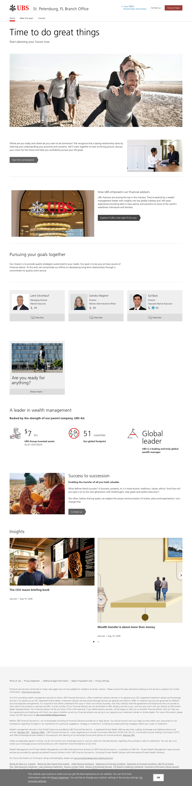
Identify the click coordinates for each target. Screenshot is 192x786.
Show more (37, 392)
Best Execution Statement (26, 766)
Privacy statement (32, 681)
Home (12, 18)
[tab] (93, 641)
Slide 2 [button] (98, 641)
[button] (35, 308)
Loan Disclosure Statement (51, 766)
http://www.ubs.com (31, 692)
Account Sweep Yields (74, 766)
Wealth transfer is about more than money (126, 627)
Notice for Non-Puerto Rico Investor (54, 764)
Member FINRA (38, 732)
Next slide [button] (178, 575)
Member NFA (129, 735)
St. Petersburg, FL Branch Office (61, 8)
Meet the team (26, 18)
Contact (41, 18)
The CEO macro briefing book (30, 590)
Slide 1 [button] (93, 641)
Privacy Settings (102, 681)
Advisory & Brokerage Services (98, 766)
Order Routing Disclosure (82, 764)
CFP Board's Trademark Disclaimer (128, 766)
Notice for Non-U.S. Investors (23, 764)
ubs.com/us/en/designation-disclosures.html (93, 758)
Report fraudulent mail (82, 681)
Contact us (155, 8)
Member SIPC (23, 732)
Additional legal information (55, 681)
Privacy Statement (60, 777)
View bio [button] (44, 318)
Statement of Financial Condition (111, 764)
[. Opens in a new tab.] (19, 8)
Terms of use (15, 681)
